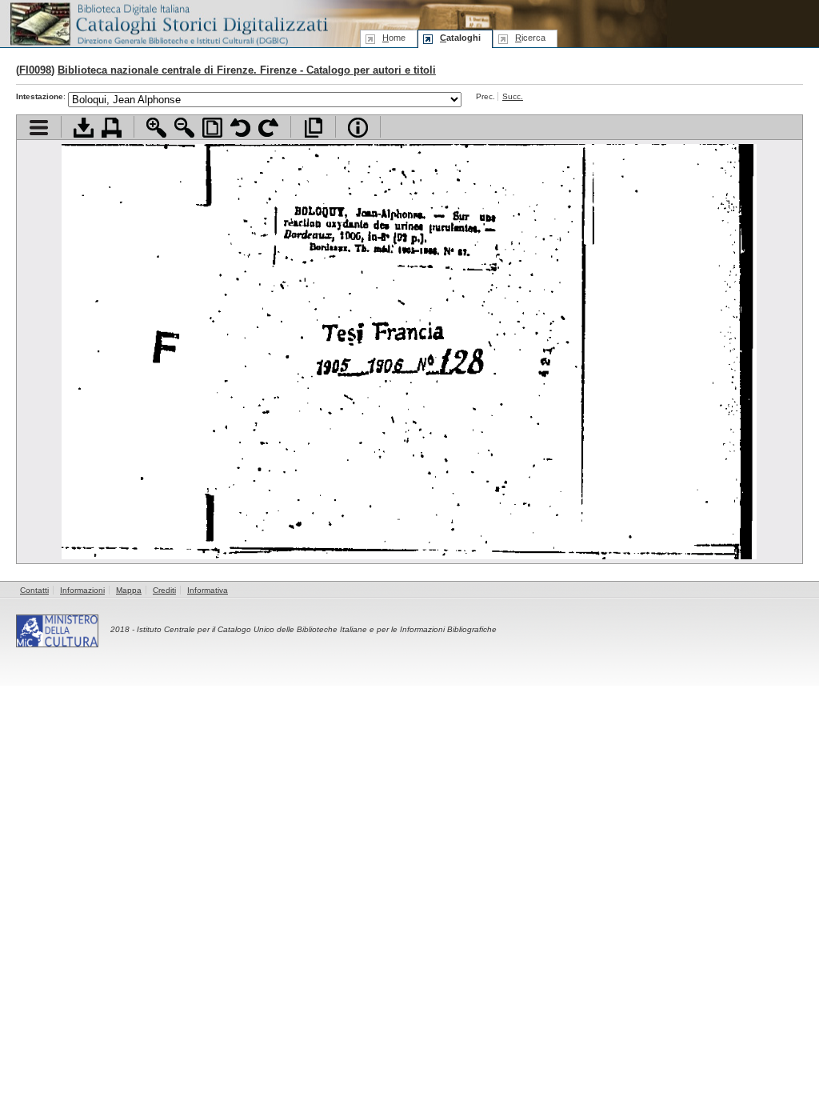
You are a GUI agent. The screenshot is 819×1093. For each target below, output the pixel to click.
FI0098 (35, 70)
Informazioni (82, 590)
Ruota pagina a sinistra (240, 128)
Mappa (129, 590)
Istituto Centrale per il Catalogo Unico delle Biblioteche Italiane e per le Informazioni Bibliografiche (317, 629)
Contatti (34, 590)
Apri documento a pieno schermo (313, 128)
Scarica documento (84, 128)
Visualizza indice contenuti (39, 128)
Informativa (207, 590)
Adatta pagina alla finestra (212, 128)
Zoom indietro (184, 128)
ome (394, 37)
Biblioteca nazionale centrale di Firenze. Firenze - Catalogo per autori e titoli (247, 70)
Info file (358, 128)
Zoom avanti (156, 128)
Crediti (164, 590)
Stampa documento (112, 128)
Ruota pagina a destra (268, 128)
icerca (530, 37)
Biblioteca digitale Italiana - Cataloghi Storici (168, 23)
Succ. (512, 96)
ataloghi (460, 37)
